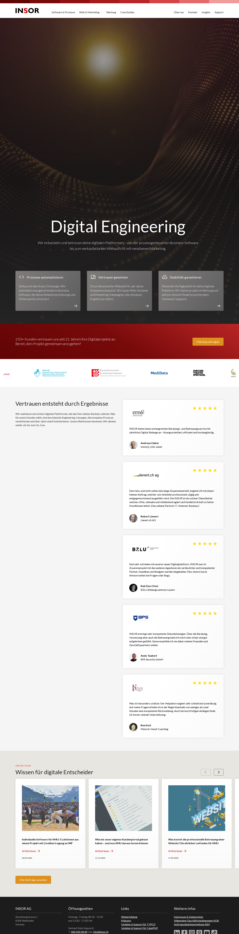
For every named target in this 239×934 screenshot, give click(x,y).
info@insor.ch (100, 931)
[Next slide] (219, 772)
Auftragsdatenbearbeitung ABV (192, 924)
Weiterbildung (129, 916)
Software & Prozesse (63, 12)
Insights (206, 12)
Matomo (126, 920)
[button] (90, 10)
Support (219, 12)
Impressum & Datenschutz (188, 916)
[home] (27, 10)
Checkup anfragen (208, 341)
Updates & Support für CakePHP (139, 928)
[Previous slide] (206, 772)
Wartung (111, 12)
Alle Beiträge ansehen (33, 879)
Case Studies (127, 12)
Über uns (179, 12)
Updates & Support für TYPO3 (138, 924)
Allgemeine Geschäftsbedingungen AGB (196, 920)
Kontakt (192, 12)
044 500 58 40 (79, 931)
